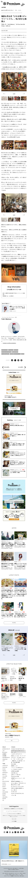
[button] (4, 94)
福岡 (23, 353)
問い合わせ (4, 752)
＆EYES (11, 9)
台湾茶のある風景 (15, 771)
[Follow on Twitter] (7, 832)
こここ (19, 874)
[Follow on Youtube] (12, 832)
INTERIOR (4, 772)
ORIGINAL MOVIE (5, 797)
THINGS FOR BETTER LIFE (17, 749)
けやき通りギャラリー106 (9, 67)
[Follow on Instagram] (4, 832)
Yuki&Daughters (5, 353)
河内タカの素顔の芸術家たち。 (18, 788)
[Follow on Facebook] (23, 832)
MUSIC (4, 783)
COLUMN (11, 349)
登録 (14, 818)
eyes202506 (15, 351)
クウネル (6, 874)
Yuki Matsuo (9, 318)
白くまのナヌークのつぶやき (17, 786)
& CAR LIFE (14, 791)
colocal (16, 874)
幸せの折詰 (13, 764)
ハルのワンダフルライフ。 (17, 754)
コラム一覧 (13, 795)
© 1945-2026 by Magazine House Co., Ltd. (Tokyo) (14, 871)
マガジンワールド (7, 875)
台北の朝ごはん (14, 773)
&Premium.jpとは (6, 749)
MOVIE (4, 785)
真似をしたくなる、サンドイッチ (18, 755)
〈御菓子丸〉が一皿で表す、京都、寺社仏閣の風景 (18, 761)
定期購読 (4, 754)
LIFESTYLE (5, 765)
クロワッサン (17, 873)
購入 (12, 740)
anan (3, 873)
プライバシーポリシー (14, 815)
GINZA (21, 873)
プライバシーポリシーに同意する (15, 813)
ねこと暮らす (14, 790)
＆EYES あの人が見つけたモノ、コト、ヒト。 (18, 751)
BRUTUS (6, 873)
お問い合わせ (22, 875)
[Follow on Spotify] (18, 832)
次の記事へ (21, 367)
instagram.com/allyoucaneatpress (9, 343)
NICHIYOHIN (4, 349)
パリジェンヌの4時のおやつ (17, 767)
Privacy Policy (16, 875)
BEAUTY (4, 774)
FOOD (4, 769)
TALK (3, 790)
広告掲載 (4, 755)
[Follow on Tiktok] (15, 832)
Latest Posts (14, 575)
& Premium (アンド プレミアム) (14, 4)
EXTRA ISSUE (4, 794)
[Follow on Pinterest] (20, 832)
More (14, 622)
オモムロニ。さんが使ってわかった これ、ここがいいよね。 (18, 758)
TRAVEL (4, 770)
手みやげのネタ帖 (15, 776)
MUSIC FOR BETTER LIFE (17, 793)
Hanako (24, 873)
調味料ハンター (14, 765)
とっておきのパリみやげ (16, 769)
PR (3, 800)
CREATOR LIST (4, 760)
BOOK (4, 786)
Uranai (4, 788)
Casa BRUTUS (11, 873)
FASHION (4, 767)
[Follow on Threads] (10, 832)
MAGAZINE (5, 792)
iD (3, 779)
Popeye (10, 874)
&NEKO (4, 778)
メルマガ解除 (14, 821)
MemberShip (6, 757)
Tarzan (13, 874)
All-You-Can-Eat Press (6, 351)
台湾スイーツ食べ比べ (16, 774)
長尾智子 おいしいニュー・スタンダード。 (18, 779)
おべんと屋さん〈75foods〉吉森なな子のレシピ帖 (18, 784)
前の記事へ (7, 367)
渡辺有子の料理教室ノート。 (17, 781)
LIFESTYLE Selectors (14, 664)
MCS (22, 874)
